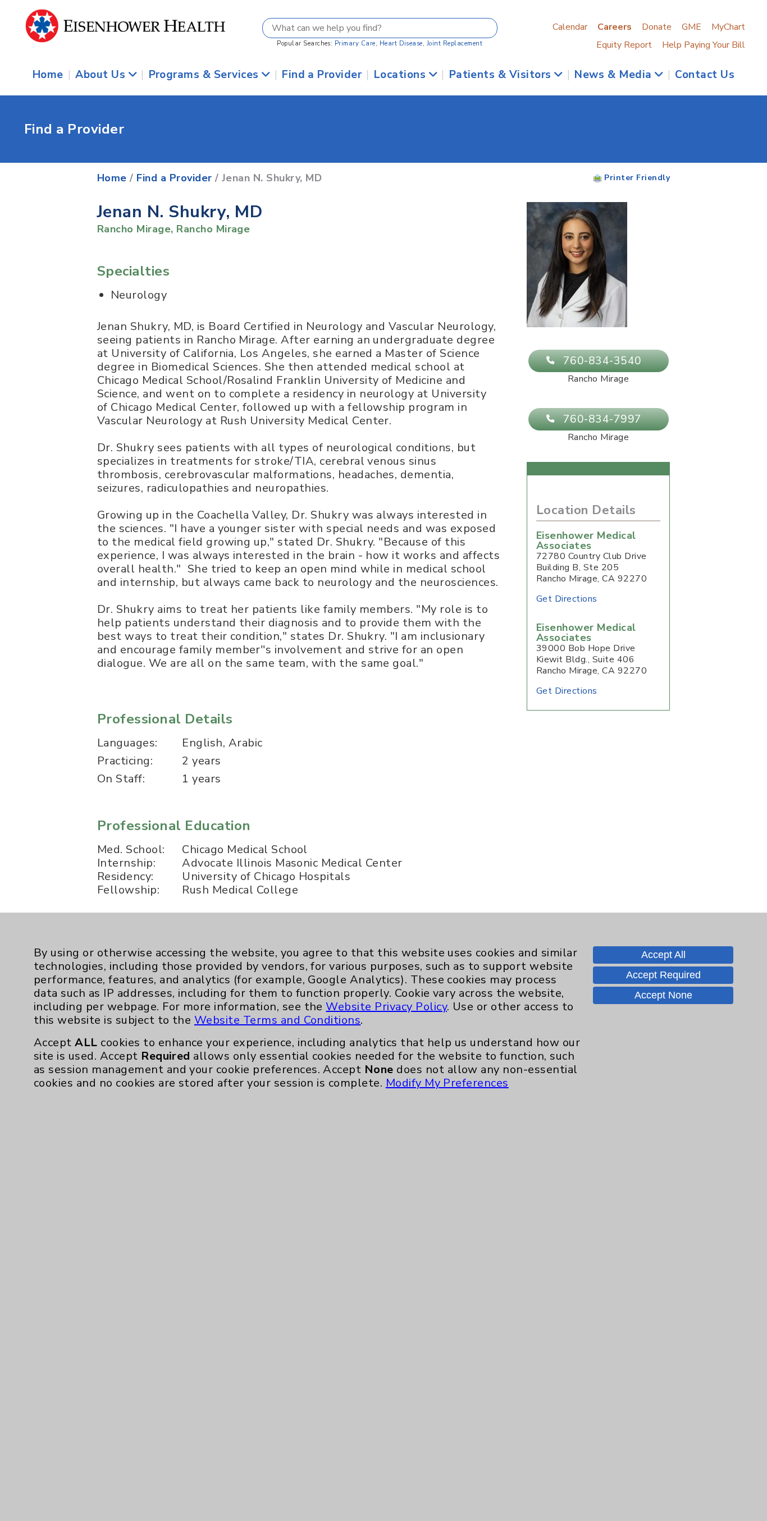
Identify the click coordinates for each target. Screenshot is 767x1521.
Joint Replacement (454, 43)
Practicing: (125, 761)
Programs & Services (205, 74)
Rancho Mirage (134, 229)
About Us (101, 74)
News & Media (614, 74)
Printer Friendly (636, 177)
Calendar (570, 27)
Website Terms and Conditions (277, 1020)
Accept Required (663, 975)
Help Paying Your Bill (703, 45)
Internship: (126, 863)
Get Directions (566, 599)
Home (48, 74)
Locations (401, 74)
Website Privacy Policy (386, 1006)
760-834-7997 (602, 419)
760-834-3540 (602, 361)
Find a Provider (322, 74)
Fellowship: (128, 890)
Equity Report (624, 45)
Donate (657, 27)
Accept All (663, 954)
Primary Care (355, 43)
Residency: (125, 876)
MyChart (728, 27)
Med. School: (131, 849)
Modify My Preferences (447, 1083)
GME (691, 27)
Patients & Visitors (502, 74)
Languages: (127, 743)
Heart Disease (401, 43)
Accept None (663, 995)
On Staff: (121, 779)
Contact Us (704, 74)
